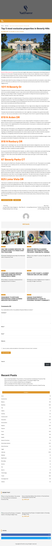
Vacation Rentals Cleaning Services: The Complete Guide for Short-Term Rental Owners (38, 250)
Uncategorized (4, 478)
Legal (2, 449)
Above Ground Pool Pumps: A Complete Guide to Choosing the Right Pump (21, 380)
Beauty (3, 402)
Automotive (4, 399)
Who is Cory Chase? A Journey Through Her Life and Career (38, 273)
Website (3, 341)
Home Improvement (5, 443)
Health (2, 437)
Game (2, 434)
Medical (3, 455)
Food (2, 431)
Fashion (3, 425)
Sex (2, 467)
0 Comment (21, 31)
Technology (4, 473)
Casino (2, 410)
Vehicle (3, 481)
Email (3, 334)
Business (3, 405)
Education (3, 419)
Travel (2, 475)
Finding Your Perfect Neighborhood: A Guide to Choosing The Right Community (38, 298)
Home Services (4, 446)
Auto (2, 396)
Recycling (3, 461)
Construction (4, 416)
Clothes (3, 413)
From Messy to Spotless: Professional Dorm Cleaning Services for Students (11, 298)
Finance (3, 428)
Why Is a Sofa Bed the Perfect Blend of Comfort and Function (18, 383)
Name (3, 326)
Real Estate (4, 458)
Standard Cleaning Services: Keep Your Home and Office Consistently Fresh (11, 274)
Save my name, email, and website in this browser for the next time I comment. (20, 348)
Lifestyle (3, 246)
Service (3, 464)
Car (2, 407)
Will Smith (5, 31)
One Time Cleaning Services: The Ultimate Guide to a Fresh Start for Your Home (12, 250)
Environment (4, 422)
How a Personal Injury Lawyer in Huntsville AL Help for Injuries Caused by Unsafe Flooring (24, 385)
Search (3, 361)
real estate (17, 200)
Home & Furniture (5, 440)
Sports (2, 470)
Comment (4, 312)
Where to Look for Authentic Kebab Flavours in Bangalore (17, 382)
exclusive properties (6, 200)
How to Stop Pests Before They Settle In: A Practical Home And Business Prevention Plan (24, 379)
